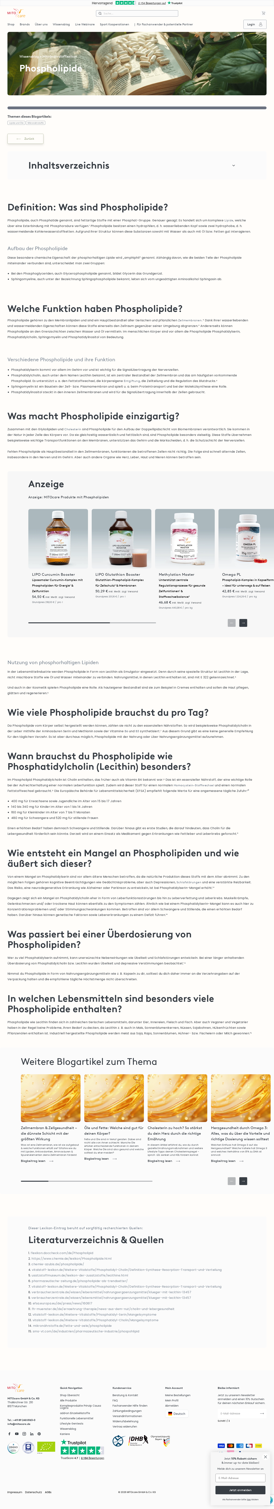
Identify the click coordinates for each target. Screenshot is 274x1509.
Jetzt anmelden (240, 1490)
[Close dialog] (265, 1457)
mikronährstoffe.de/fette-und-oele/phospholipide (72, 1326)
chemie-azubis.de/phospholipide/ (58, 1264)
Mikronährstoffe (36, 122)
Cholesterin (72, 429)
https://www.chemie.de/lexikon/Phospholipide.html (71, 1258)
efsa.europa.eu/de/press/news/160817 (62, 1303)
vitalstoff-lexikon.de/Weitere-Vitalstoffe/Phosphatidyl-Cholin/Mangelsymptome (95, 1320)
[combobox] (137, 13)
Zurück (29, 138)
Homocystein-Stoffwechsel (194, 785)
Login (251, 24)
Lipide (228, 220)
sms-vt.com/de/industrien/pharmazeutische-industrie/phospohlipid (86, 1331)
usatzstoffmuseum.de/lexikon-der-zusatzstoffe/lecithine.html (80, 1275)
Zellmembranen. (190, 320)
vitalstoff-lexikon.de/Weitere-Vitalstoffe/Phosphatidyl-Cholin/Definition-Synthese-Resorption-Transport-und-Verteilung (127, 1270)
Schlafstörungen (189, 882)
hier (249, 1499)
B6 (127, 731)
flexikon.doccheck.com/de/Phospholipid (62, 1253)
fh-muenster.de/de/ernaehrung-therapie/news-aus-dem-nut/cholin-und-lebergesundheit (103, 1309)
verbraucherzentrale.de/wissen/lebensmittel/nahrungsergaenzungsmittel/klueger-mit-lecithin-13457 (111, 1292)
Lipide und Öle (16, 122)
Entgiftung (132, 381)
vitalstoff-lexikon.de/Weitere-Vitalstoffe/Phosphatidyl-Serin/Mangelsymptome (95, 1314)
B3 (138, 731)
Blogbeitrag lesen (33, 1161)
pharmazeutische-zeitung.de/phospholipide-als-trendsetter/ (80, 1281)
